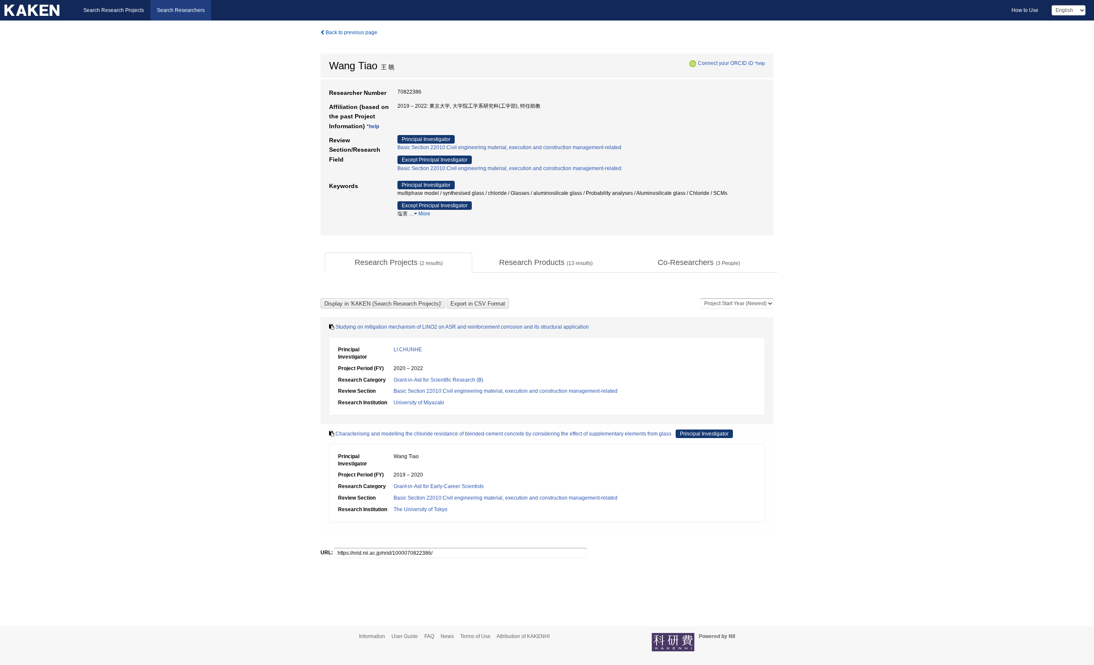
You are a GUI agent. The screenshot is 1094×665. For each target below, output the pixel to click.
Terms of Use (475, 636)
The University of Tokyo (420, 509)
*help (760, 63)
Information (372, 636)
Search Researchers (181, 10)
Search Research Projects (113, 10)
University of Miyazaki (419, 403)
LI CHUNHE (408, 350)
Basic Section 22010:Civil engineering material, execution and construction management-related (509, 147)
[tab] (398, 263)
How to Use (1025, 10)
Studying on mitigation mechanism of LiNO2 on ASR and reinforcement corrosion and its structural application (462, 327)
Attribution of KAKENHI (523, 636)
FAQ (429, 636)
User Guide (404, 636)
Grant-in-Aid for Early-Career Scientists (439, 486)
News (447, 636)
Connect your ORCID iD (725, 63)
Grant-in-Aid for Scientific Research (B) (438, 380)
